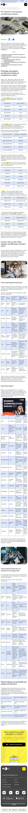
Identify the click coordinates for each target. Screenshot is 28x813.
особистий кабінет (6, 784)
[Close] (24, 399)
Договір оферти (22, 809)
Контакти (16, 784)
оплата (16, 782)
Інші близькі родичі (9, 60)
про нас (4, 779)
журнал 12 (4, 782)
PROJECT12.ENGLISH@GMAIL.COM (10, 775)
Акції (15, 779)
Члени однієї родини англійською (12, 59)
